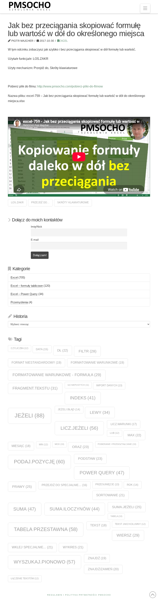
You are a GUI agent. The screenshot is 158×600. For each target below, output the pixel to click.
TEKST (98, 525)
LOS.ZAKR (17, 202)
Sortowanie (110, 495)
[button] (145, 8)
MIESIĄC (21, 446)
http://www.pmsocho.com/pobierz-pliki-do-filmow (70, 86)
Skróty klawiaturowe (73, 202)
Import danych (109, 385)
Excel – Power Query (24, 294)
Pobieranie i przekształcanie (117, 444)
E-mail (35, 239)
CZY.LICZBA (19, 348)
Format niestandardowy (36, 362)
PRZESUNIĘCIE (107, 484)
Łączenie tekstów (25, 578)
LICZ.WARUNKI (124, 424)
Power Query (102, 472)
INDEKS (83, 398)
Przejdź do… (40, 202)
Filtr (87, 351)
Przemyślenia (19, 302)
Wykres (73, 547)
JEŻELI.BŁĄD (69, 409)
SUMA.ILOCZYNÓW (75, 508)
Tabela (116, 516)
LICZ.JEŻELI (79, 428)
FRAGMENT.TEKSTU (35, 388)
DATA (42, 349)
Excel (63, 40)
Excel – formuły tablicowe (27, 285)
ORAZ (80, 447)
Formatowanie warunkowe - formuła (57, 375)
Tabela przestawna (46, 529)
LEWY (100, 412)
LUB (114, 433)
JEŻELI (30, 415)
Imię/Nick (36, 226)
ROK (132, 484)
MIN (43, 444)
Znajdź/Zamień (103, 569)
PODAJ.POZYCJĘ (39, 462)
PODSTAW (90, 458)
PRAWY (22, 486)
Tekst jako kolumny (130, 524)
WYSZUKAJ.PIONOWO (44, 561)
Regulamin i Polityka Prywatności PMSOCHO (79, 595)
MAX (134, 435)
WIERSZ (128, 535)
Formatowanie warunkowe (97, 362)
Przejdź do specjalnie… (64, 485)
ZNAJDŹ (97, 558)
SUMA (24, 509)
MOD (59, 444)
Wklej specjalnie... (32, 547)
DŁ (62, 350)
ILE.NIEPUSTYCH (78, 385)
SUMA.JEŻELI (126, 507)
